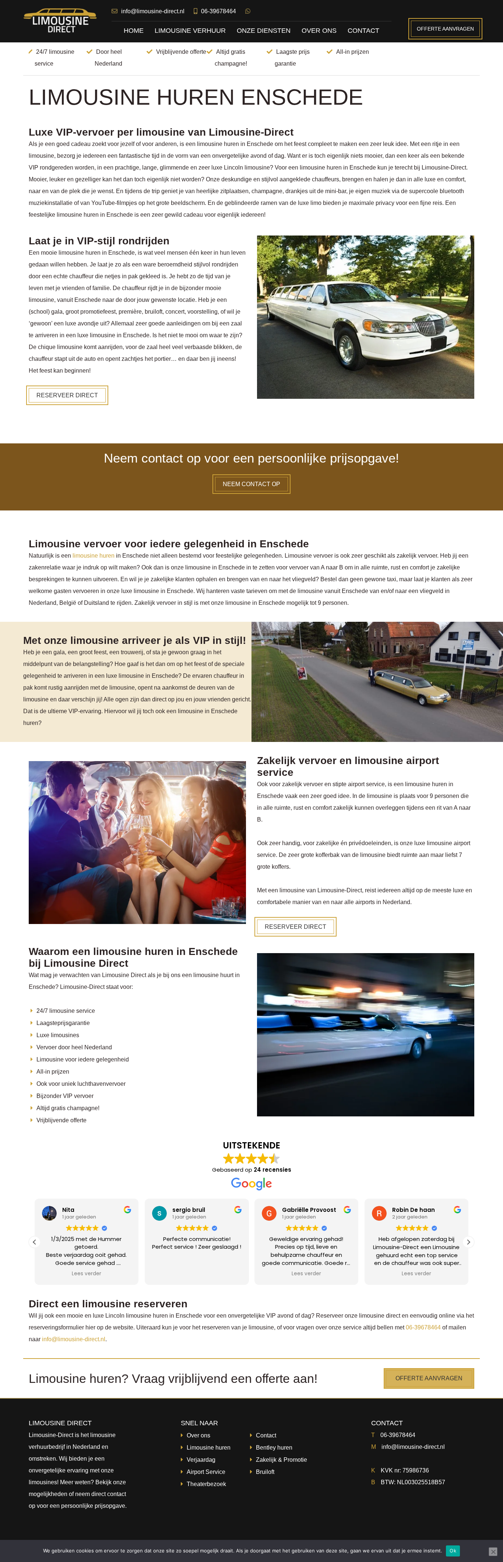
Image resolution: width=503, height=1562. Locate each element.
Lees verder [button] (86, 1273)
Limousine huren (209, 1447)
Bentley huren (274, 1447)
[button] (468, 1242)
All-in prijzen (352, 52)
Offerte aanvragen (445, 29)
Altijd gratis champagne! (231, 58)
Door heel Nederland (108, 58)
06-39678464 (218, 11)
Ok (453, 1551)
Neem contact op (251, 484)
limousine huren (94, 555)
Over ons (198, 1435)
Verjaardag (201, 1460)
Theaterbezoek (206, 1484)
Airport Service (206, 1472)
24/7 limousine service (54, 58)
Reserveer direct (67, 395)
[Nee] (493, 1551)
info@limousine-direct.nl (152, 11)
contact (116, 1494)
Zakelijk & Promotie (281, 1460)
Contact (266, 1435)
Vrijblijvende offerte (181, 52)
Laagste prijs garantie (292, 58)
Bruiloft (265, 1472)
